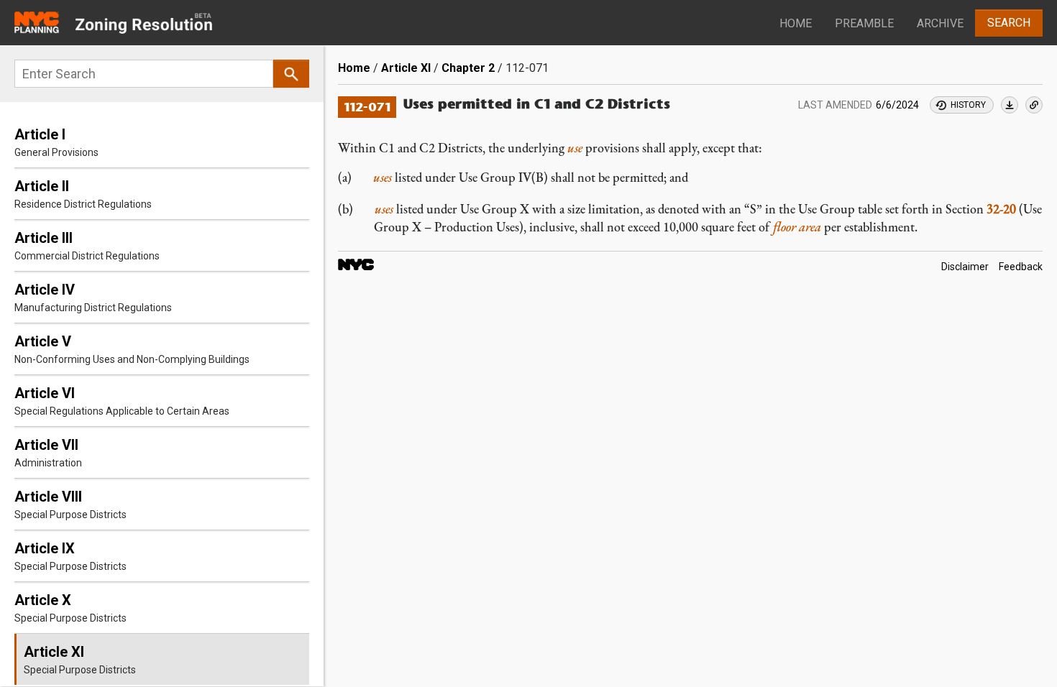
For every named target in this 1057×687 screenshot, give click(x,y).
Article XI (406, 68)
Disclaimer (965, 267)
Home (795, 23)
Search (1008, 22)
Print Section (1009, 105)
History (968, 105)
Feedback (1021, 267)
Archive (940, 23)
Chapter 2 (468, 68)
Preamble (864, 23)
